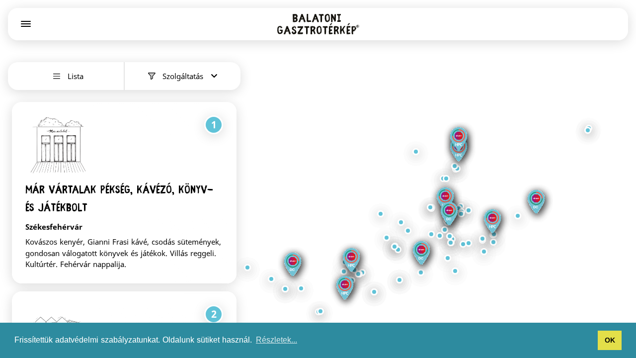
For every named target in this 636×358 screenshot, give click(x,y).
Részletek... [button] (276, 340)
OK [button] (610, 340)
